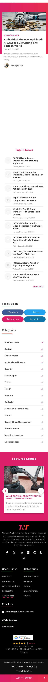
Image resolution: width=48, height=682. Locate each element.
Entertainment (31, 591)
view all (37, 286)
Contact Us (7, 591)
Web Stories (8, 626)
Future (27, 586)
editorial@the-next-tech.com (19, 611)
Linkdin (35, 319)
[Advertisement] (24, 99)
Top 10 (27, 596)
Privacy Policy (31, 667)
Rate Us (32, 643)
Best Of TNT (8, 596)
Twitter (35, 312)
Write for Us (8, 581)
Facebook (13, 312)
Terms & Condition (24, 671)
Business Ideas (31, 576)
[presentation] (5, 491)
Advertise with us (11, 586)
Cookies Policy (17, 667)
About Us (6, 576)
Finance (28, 581)
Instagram (14, 319)
